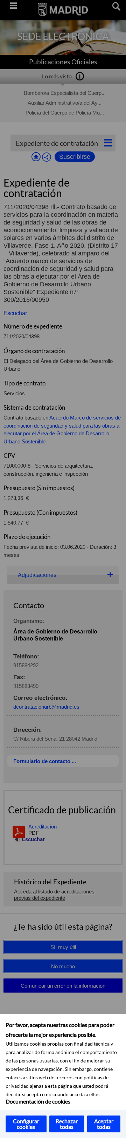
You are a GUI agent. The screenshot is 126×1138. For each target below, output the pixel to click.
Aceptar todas (103, 1124)
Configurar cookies (26, 1124)
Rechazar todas (67, 1124)
